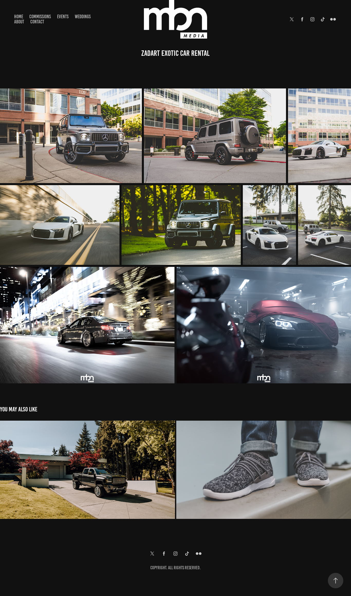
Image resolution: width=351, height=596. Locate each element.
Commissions (40, 16)
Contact (37, 21)
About (19, 21)
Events (63, 16)
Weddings (83, 16)
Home (18, 16)
